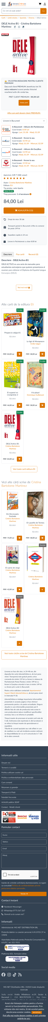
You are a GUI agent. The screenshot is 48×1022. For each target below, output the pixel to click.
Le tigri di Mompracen (35, 341)
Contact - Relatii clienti (10, 807)
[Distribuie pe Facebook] (15, 27)
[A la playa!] (35, 375)
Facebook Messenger (13, 907)
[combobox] (20, 11)
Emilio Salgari (35, 344)
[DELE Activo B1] (12, 426)
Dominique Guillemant (35, 395)
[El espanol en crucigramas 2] (12, 375)
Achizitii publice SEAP (10, 802)
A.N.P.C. (4, 942)
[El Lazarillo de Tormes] (35, 505)
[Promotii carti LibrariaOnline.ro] (9, 975)
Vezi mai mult (23, 287)
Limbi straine (12, 18)
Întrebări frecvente (8, 797)
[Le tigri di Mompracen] (35, 324)
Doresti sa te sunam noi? (14, 914)
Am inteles (36, 1012)
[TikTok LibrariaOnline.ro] (14, 975)
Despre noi (5, 763)
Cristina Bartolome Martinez (20, 183)
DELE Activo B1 (12, 444)
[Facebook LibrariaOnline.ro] (3, 975)
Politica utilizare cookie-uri (12, 773)
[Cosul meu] (40, 4)
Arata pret (24, 103)
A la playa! (35, 393)
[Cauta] (43, 11)
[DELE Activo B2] (12, 610)
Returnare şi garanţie (9, 787)
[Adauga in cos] (19, 354)
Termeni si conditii (8, 768)
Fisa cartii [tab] (20, 254)
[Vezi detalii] (42, 589)
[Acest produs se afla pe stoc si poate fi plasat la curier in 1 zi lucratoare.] (30, 194)
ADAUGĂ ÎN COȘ (25, 211)
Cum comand (6, 782)
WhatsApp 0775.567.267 (14, 911)
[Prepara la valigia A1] (12, 319)
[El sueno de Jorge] (12, 554)
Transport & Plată (8, 792)
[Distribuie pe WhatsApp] (19, 27)
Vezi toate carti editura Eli (24, 469)
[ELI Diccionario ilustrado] (12, 500)
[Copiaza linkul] (23, 27)
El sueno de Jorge (12, 568)
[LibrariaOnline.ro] (17, 4)
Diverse (31, 18)
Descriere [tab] (8, 254)
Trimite (23, 894)
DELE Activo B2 (12, 628)
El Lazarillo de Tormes (35, 523)
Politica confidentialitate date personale (17, 778)
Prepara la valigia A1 (12, 333)
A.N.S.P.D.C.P (37, 932)
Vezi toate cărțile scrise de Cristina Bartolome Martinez (24, 654)
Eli (32, 304)
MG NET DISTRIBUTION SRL (26, 928)
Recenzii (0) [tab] (33, 254)
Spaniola (23, 18)
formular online (20, 954)
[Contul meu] (45, 4)
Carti (3, 18)
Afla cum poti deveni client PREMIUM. (24, 113)
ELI (11, 185)
